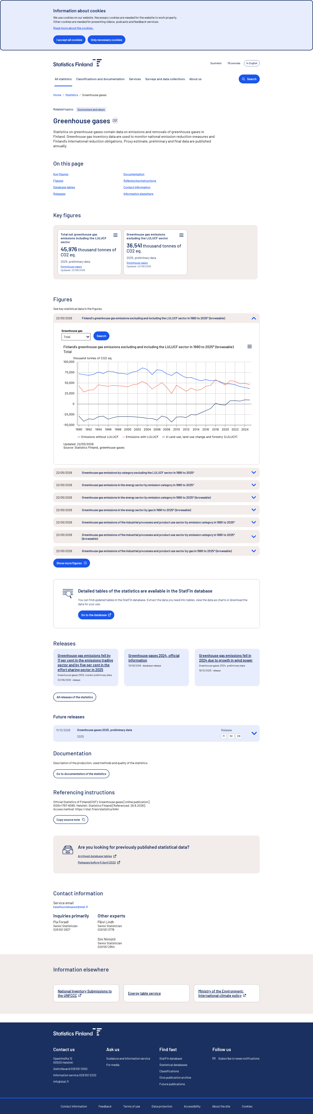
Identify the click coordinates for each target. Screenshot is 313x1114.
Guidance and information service (128, 1058)
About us (195, 79)
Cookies (247, 1106)
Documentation (134, 174)
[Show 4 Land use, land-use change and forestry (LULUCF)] (199, 437)
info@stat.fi (61, 1081)
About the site (221, 1106)
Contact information (137, 187)
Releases (59, 193)
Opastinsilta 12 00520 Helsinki (63, 1060)
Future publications (172, 1084)
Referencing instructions (140, 180)
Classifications (169, 1071)
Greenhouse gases (71, 266)
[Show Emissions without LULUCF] (98, 437)
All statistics (63, 79)
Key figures (60, 174)
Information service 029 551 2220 (74, 1075)
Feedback (105, 1106)
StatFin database (170, 1058)
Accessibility (192, 1106)
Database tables (64, 187)
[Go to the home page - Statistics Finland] (77, 63)
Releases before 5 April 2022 (97, 863)
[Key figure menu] (115, 235)
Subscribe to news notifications (235, 1058)
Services (135, 79)
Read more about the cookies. (73, 28)
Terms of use (131, 1106)
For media (112, 1064)
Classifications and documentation (100, 79)
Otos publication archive (175, 1077)
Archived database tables (95, 856)
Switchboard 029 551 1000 (70, 1068)
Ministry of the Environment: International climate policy (226, 993)
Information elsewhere (138, 193)
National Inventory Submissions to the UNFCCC (85, 993)
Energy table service (144, 993)
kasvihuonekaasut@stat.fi (70, 907)
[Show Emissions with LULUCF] (140, 437)
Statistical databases (173, 1064)
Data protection (162, 1106)
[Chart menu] (249, 346)
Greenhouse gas (72, 330)
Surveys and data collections (165, 79)
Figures (58, 180)
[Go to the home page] (77, 1032)
